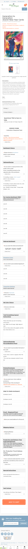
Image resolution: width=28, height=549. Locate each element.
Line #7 (5, 233)
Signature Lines (8, 257)
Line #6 (5, 228)
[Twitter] (5, 534)
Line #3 (5, 213)
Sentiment (15, 152)
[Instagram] (8, 534)
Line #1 (5, 204)
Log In (7, 1)
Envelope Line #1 (7, 394)
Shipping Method (8, 431)
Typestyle (11, 292)
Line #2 (5, 208)
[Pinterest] (12, 534)
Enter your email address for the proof (14, 419)
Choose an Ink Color (9, 307)
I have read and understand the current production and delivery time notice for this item (13, 460)
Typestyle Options (9, 286)
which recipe (17, 177)
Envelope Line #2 (7, 399)
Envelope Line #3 (7, 404)
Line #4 (5, 218)
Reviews (5, 544)
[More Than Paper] (14, 5)
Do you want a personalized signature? (14, 263)
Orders (14, 1)
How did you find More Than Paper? (12, 492)
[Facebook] (2, 534)
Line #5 (5, 223)
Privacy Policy (21, 542)
